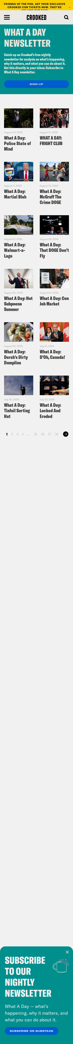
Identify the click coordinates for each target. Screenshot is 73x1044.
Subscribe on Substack (32, 1031)
